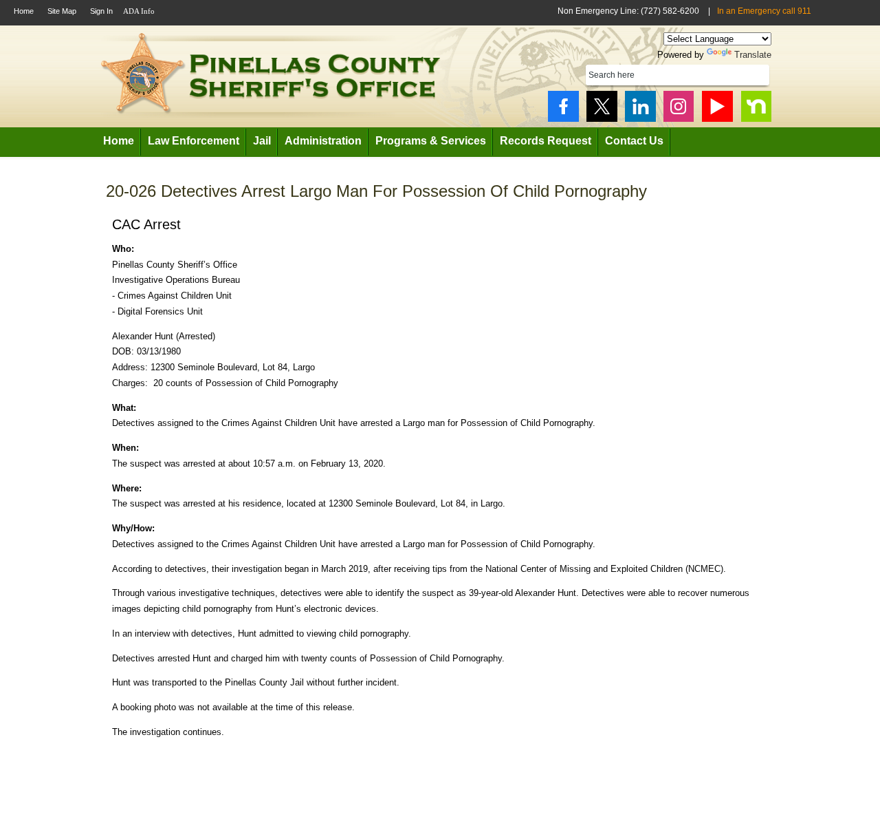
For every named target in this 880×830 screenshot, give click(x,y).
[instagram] (678, 106)
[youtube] (717, 106)
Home (24, 11)
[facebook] (563, 106)
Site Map (61, 11)
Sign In (101, 11)
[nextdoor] (755, 106)
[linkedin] (640, 106)
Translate (752, 55)
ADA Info (139, 11)
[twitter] (601, 106)
